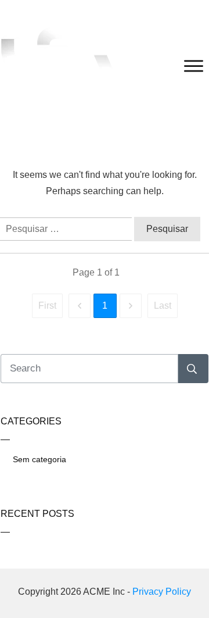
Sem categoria (39, 459)
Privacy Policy (161, 591)
